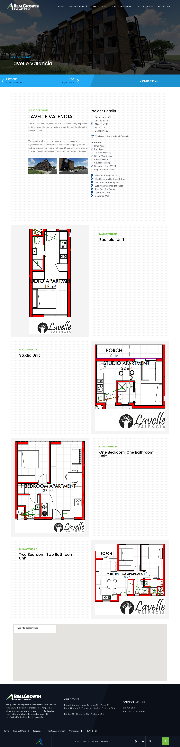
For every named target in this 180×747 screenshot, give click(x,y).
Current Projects (21, 57)
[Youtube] (143, 741)
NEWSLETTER (164, 6)
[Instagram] (150, 741)
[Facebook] (136, 741)
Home (61, 6)
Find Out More (76, 6)
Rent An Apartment (121, 6)
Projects (98, 6)
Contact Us (143, 6)
